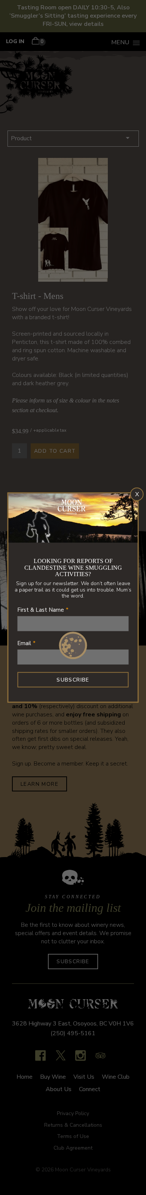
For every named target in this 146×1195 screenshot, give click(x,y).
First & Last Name (40, 610)
